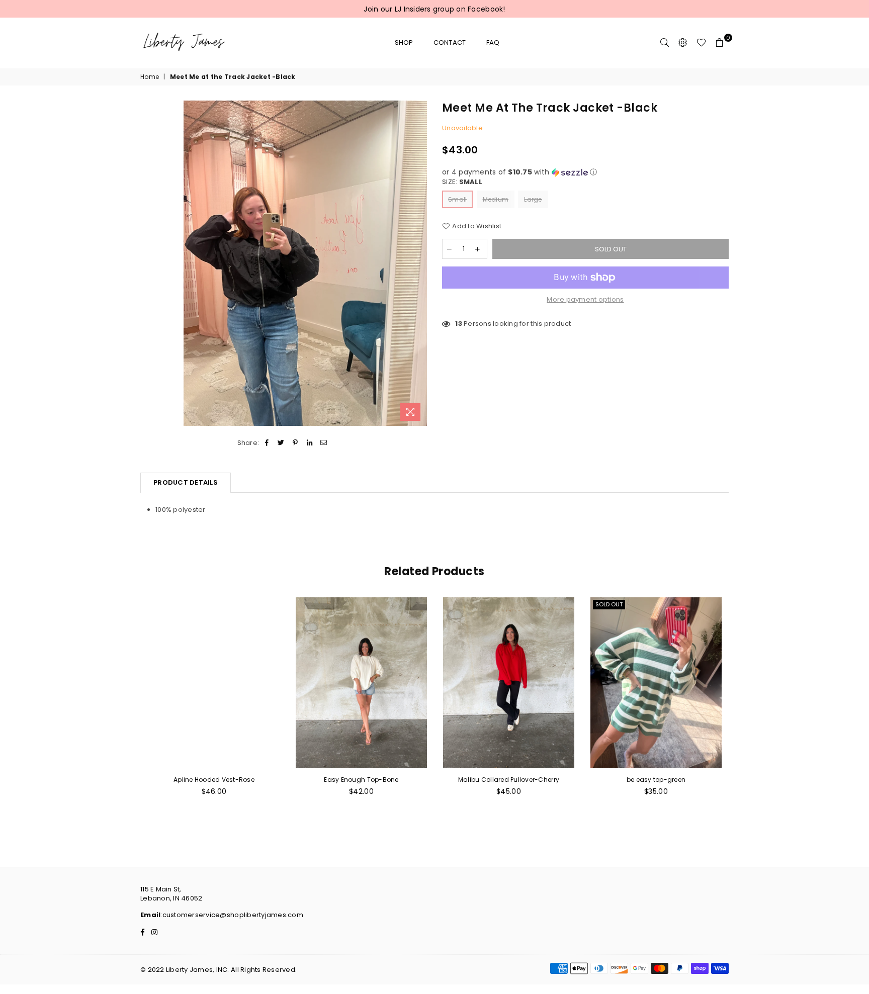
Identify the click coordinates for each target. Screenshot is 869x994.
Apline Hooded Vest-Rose (213, 779)
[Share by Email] (323, 442)
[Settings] (683, 42)
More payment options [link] (585, 299)
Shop (404, 42)
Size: (462, 182)
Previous (129, 706)
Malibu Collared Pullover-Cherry (508, 779)
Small (457, 199)
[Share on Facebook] (267, 442)
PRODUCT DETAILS (185, 482)
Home (149, 77)
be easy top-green (656, 779)
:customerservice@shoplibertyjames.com (231, 915)
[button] (585, 172)
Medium (496, 199)
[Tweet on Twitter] (281, 442)
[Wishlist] (701, 42)
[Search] (665, 42)
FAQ (493, 42)
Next (740, 706)
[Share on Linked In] (309, 442)
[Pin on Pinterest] (295, 442)
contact (449, 42)
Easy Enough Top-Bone (361, 779)
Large (533, 199)
